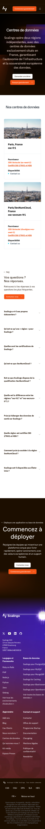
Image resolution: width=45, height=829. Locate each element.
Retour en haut (28, 796)
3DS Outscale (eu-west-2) (19, 162)
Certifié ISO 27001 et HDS (20, 165)
